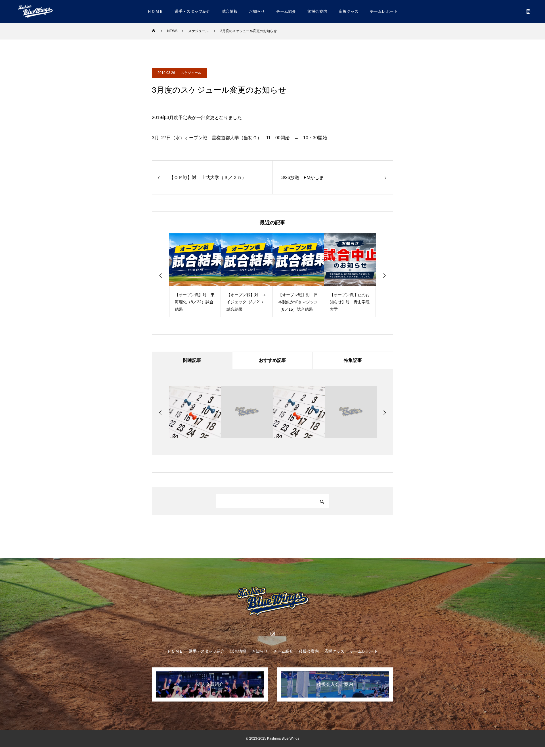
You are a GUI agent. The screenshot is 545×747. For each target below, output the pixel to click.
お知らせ (257, 11)
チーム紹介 (286, 11)
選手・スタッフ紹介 (192, 11)
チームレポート (384, 11)
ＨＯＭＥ (155, 11)
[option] (195, 275)
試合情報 (230, 11)
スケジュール (191, 73)
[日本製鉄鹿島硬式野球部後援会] (35, 11)
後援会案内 (317, 11)
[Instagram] (528, 11)
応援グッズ (349, 11)
